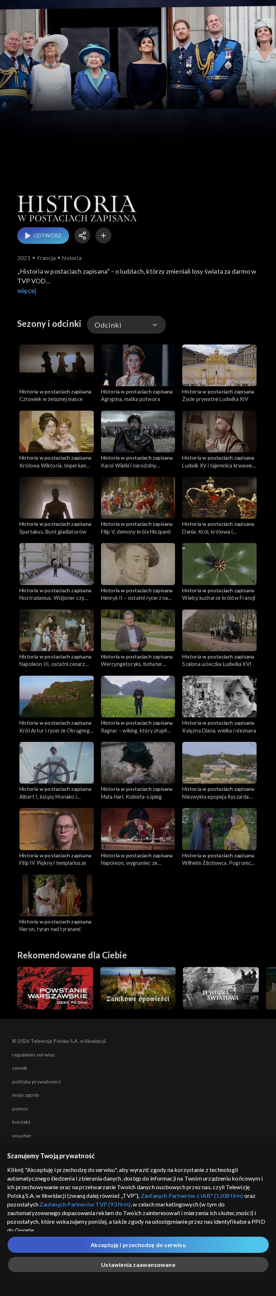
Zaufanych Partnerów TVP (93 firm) (85, 1204)
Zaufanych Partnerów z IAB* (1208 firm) (192, 1195)
